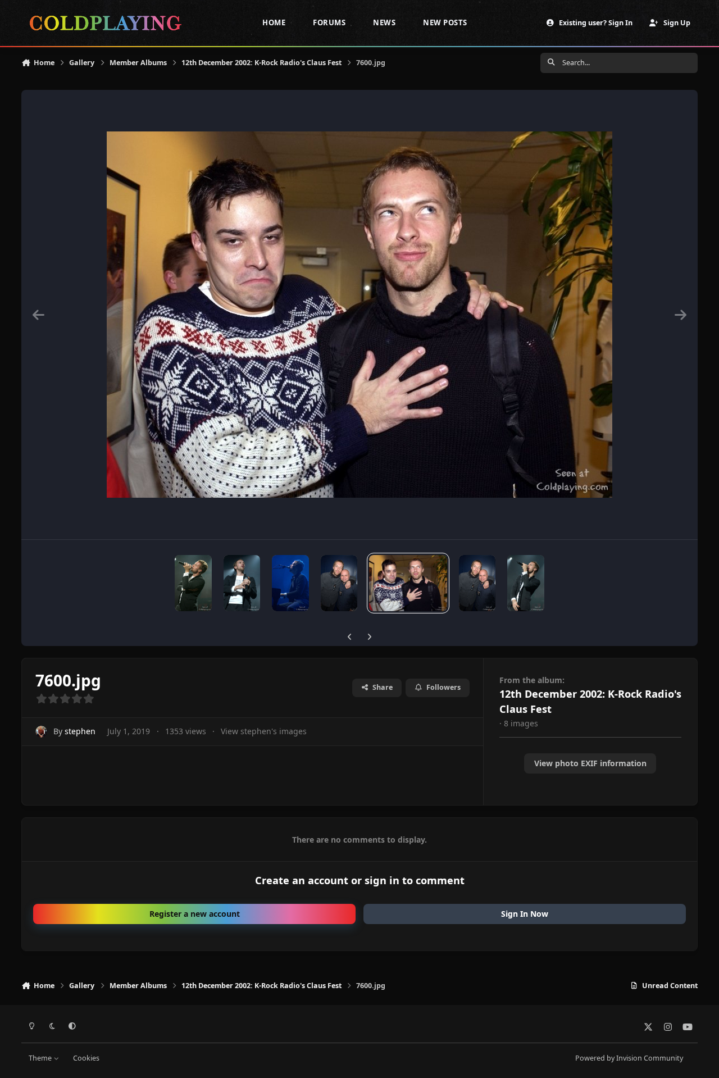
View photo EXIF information (590, 763)
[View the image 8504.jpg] (339, 583)
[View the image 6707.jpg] (477, 583)
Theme (41, 1058)
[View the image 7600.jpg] (408, 583)
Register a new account (194, 913)
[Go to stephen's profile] (41, 732)
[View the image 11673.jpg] (290, 583)
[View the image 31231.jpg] (193, 583)
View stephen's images (264, 731)
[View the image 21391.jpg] (242, 583)
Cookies (86, 1058)
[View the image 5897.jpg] (525, 583)
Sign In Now (524, 913)
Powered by (629, 1058)
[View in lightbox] (359, 314)
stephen (80, 731)
